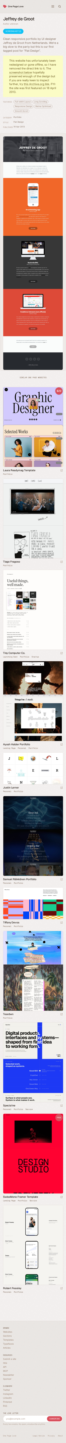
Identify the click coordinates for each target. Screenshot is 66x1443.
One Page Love (15, 6)
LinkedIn (7, 1398)
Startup (35, 657)
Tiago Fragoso (11, 561)
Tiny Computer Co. (14, 653)
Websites (7, 1331)
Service (29, 1109)
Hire (5, 1363)
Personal (22, 748)
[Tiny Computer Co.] (33, 610)
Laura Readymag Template (19, 470)
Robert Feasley (12, 1288)
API (4, 1367)
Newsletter (8, 1375)
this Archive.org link (36, 84)
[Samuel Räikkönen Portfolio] (33, 836)
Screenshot (12, 31)
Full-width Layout (23, 102)
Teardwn (8, 1014)
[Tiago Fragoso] (33, 518)
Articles (6, 1347)
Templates (8, 1339)
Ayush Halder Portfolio (16, 744)
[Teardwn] (33, 971)
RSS (5, 1406)
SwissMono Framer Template (20, 1197)
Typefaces (8, 1343)
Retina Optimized (43, 106)
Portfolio (17, 117)
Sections (7, 1335)
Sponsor (7, 1379)
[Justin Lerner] (33, 768)
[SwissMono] (33, 1154)
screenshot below (20, 72)
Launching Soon (10, 657)
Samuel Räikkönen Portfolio (19, 879)
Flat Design (19, 122)
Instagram (8, 1394)
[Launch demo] (61, 470)
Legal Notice (39, 1436)
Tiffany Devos (11, 922)
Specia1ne (9, 1105)
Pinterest (7, 1402)
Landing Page (9, 748)
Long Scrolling (40, 102)
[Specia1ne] (33, 1062)
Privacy (51, 1436)
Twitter (6, 1390)
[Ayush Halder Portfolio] (33, 701)
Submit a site (9, 1359)
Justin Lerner (11, 787)
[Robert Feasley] (33, 1245)
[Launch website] (61, 562)
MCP (5, 1371)
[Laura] (33, 427)
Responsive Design (23, 106)
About (60, 1436)
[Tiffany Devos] (33, 903)
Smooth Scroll (21, 111)
